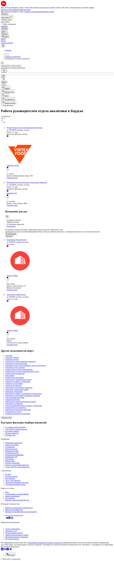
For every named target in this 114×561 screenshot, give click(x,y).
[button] (3, 39)
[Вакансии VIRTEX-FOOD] (59, 151)
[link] (4, 33)
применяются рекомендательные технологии (45, 543)
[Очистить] (4, 71)
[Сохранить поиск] (3, 77)
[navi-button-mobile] (3, 46)
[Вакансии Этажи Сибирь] (59, 261)
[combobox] (11, 66)
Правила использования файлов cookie (39, 12)
